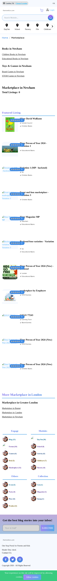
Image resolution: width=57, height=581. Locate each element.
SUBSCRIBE (47, 528)
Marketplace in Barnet (11, 408)
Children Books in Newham (14, 54)
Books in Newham (12, 48)
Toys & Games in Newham (17, 65)
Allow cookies (32, 577)
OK (54, 3)
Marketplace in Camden (12, 412)
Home (5, 37)
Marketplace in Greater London (20, 402)
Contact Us (6, 553)
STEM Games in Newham (13, 76)
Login (52, 10)
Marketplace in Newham (12, 417)
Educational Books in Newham (15, 59)
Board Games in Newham (13, 72)
